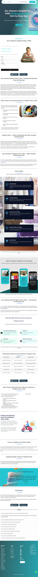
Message (2, 63)
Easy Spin (13, 93)
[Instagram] (21, 551)
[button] (4, 2)
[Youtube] (21, 555)
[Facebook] (21, 550)
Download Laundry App (12, 557)
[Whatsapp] (21, 553)
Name (2, 56)
